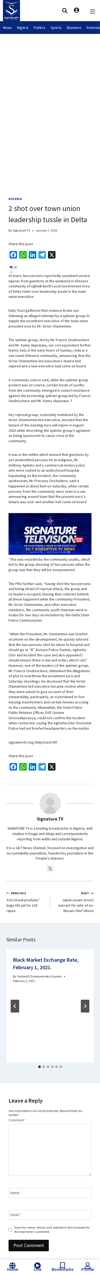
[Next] (85, 1006)
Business (74, 27)
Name (16, 1192)
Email (15, 1214)
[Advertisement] (50, 87)
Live (37, 1269)
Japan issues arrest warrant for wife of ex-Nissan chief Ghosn (76, 902)
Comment (17, 1120)
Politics (39, 27)
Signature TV (21, 230)
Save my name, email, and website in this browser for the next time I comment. (52, 1229)
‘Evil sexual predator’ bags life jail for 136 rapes (23, 902)
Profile (87, 1269)
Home (12, 1269)
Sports (56, 27)
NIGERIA (15, 199)
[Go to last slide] (15, 1006)
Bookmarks (62, 1269)
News (7, 27)
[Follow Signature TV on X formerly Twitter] (50, 868)
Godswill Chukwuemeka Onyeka (39, 976)
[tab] (39, 1066)
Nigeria (22, 27)
